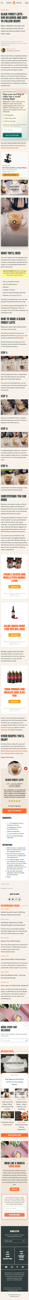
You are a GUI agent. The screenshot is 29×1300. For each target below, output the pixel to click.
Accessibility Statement (21, 1256)
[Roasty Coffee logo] (14, 3)
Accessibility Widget (7, 1259)
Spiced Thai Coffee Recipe (10, 941)
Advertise (21, 1259)
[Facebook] (9, 899)
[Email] (19, 899)
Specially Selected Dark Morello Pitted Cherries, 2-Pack (14, 577)
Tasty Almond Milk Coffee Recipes (13, 959)
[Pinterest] (16, 899)
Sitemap (8, 1256)
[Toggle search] (2, 3)
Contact (8, 1254)
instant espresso (8, 727)
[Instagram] (12, 1267)
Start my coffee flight (12, 135)
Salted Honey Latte (12, 751)
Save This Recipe (14, 811)
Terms (21, 1254)
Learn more (14, 1189)
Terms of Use (19, 1289)
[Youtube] (23, 1267)
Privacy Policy (7, 1287)
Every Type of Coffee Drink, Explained (14, 985)
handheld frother (16, 295)
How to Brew (5, 10)
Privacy (21, 1251)
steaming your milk (21, 335)
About (7, 1252)
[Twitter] (13, 899)
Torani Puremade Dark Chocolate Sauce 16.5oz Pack (14, 692)
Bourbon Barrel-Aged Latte (14, 753)
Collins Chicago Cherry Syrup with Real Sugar (14, 627)
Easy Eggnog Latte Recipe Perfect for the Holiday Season (14, 1082)
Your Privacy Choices (16, 1287)
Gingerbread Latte (12, 148)
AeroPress (4, 730)
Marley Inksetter (12, 49)
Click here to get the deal (14, 275)
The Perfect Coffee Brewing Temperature (21, 1127)
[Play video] (14, 222)
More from (14, 1135)
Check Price (14, 586)
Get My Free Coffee (14, 1215)
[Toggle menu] (26, 3)
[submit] (26, 1040)
